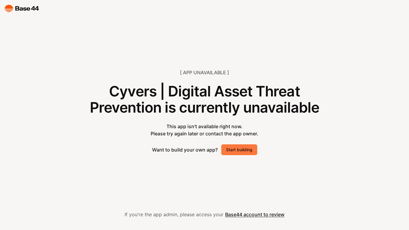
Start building (239, 149)
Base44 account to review (254, 214)
